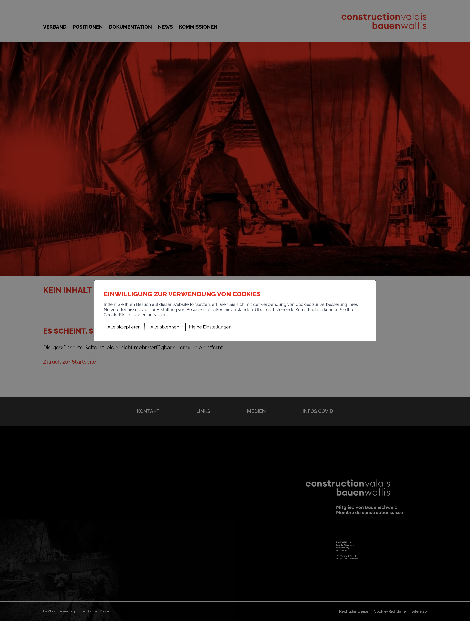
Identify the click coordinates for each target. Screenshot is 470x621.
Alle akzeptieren (124, 327)
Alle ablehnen (164, 327)
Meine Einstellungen (210, 327)
